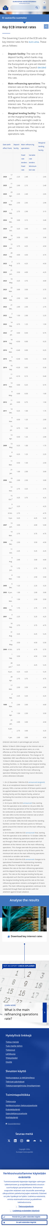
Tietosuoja (11, 1102)
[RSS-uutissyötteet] (41, 1140)
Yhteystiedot (12, 1058)
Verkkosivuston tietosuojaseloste (21, 1106)
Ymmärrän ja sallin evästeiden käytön (26, 1217)
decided (42, 68)
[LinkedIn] (15, 1140)
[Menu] (44, 7)
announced (32, 782)
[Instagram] (21, 1140)
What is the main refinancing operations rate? (21, 1013)
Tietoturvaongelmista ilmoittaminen (23, 1086)
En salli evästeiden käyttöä (26, 1222)
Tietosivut (10, 1050)
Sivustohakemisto (14, 1124)
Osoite (9, 1062)
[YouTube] (28, 1140)
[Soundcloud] (34, 1140)
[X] (9, 1140)
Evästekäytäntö (13, 1110)
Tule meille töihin (14, 1046)
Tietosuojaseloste (26, 1207)
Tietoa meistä (12, 1042)
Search (37, 7)
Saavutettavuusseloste (16, 1114)
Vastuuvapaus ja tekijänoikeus (20, 1078)
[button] (44, 2)
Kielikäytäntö (12, 1118)
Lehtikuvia (10, 1054)
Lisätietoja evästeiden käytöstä (26, 1211)
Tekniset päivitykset (15, 1082)
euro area (34, 42)
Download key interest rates (26, 936)
